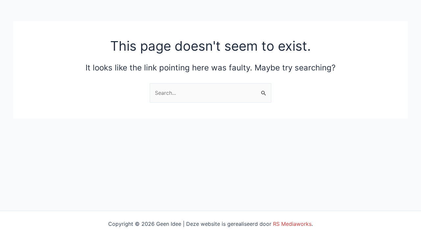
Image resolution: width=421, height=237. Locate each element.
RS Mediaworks (292, 224)
